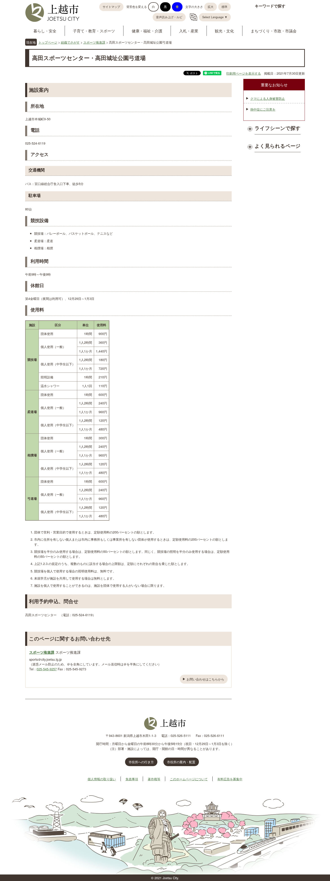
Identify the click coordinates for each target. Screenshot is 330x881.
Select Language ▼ (214, 17)
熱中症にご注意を (262, 109)
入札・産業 (188, 30)
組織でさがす (70, 42)
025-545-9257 (47, 669)
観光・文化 (224, 30)
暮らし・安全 (44, 30)
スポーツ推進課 (94, 42)
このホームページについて (189, 778)
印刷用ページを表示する (243, 73)
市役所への (141, 761)
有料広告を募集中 (229, 778)
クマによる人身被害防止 (267, 98)
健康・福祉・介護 (147, 30)
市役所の (181, 761)
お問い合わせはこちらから (205, 679)
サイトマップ (111, 7)
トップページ (47, 42)
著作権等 (154, 778)
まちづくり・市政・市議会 (274, 30)
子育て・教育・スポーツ (94, 30)
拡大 (210, 7)
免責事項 (131, 778)
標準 (224, 7)
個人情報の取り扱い (102, 778)
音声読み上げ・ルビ (169, 17)
